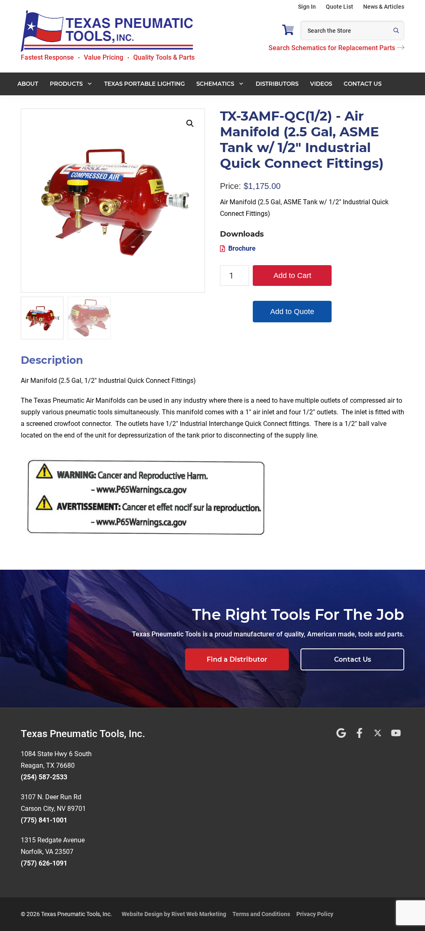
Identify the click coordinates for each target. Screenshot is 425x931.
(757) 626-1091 (44, 863)
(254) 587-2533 (44, 777)
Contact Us (352, 659)
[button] (190, 123)
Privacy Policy (314, 914)
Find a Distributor (237, 659)
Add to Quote (292, 311)
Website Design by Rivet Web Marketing (174, 914)
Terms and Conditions (261, 914)
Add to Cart (292, 275)
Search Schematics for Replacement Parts (332, 48)
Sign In (307, 6)
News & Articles (383, 6)
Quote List (339, 6)
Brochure (242, 248)
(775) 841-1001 (44, 820)
